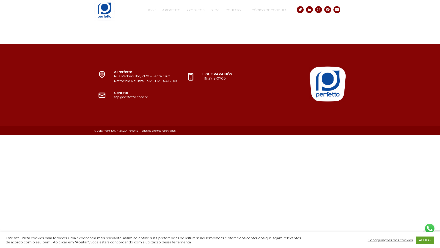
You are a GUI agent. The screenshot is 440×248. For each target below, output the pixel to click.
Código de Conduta (269, 10)
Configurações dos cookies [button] (390, 240)
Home (151, 10)
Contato (233, 10)
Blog (215, 10)
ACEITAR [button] (425, 240)
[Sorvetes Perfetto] (118, 10)
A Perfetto (171, 10)
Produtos (196, 10)
